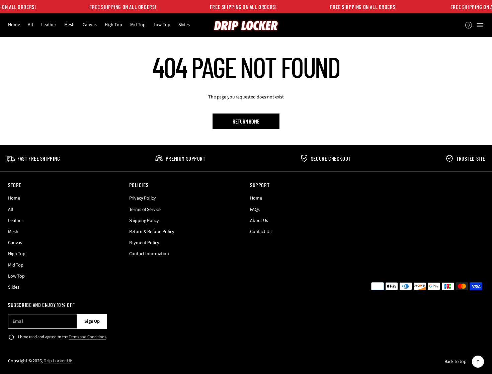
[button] (468, 25)
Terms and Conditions (87, 337)
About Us (259, 220)
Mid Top (138, 24)
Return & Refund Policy (151, 231)
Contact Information (149, 253)
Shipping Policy (144, 220)
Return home (246, 121)
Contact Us (260, 231)
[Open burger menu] (480, 25)
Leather (48, 24)
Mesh (69, 24)
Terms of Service (145, 209)
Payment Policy (144, 242)
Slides (184, 24)
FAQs (254, 209)
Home (14, 24)
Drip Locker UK (58, 361)
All (30, 24)
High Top (113, 24)
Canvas (90, 24)
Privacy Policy (142, 198)
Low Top (162, 24)
